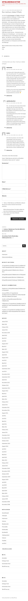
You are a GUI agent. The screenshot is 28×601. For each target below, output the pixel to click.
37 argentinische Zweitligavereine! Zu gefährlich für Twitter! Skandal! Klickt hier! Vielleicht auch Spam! (13, 294)
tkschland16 (5, 532)
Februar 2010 (5, 463)
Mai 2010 (4, 454)
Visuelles (4, 540)
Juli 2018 (4, 341)
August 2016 (5, 352)
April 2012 (4, 396)
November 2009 (6, 471)
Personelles (5, 526)
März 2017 (4, 349)
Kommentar (5, 163)
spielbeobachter (11, 2)
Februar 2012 (5, 402)
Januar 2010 (5, 465)
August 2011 (5, 413)
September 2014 (6, 368)
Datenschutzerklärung (7, 257)
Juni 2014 (4, 371)
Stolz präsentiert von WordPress (9, 597)
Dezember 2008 (6, 501)
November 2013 (6, 374)
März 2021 (4, 324)
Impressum (4, 254)
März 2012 (4, 399)
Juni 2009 (4, 485)
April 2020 (4, 335)
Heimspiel (7, 56)
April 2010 (4, 457)
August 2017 (5, 343)
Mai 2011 (4, 421)
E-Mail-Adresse (6, 189)
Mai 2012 (4, 393)
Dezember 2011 (6, 407)
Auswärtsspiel (5, 513)
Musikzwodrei (5, 524)
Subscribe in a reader (7, 548)
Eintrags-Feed (5, 560)
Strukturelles (5, 529)
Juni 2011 (4, 418)
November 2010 (6, 438)
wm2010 (4, 543)
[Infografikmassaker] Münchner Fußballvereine (13, 277)
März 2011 (4, 427)
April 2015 (4, 366)
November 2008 (6, 504)
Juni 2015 (4, 360)
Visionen (4, 538)
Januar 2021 (5, 330)
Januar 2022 (5, 321)
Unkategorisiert (5, 535)
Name (4, 182)
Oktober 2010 (5, 440)
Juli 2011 (4, 415)
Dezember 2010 (6, 435)
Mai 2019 (4, 338)
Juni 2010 (4, 451)
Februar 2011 (5, 429)
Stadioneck (4, 288)
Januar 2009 (5, 499)
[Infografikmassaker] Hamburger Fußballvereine (13, 280)
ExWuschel (4, 303)
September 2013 (6, 377)
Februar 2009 (5, 496)
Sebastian (9, 67)
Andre (8, 133)
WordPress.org (5, 566)
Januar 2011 (5, 432)
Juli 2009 (4, 482)
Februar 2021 (5, 327)
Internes (4, 521)
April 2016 (4, 354)
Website (4, 196)
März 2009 (4, 493)
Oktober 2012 (5, 385)
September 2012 (6, 388)
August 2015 (5, 357)
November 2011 (6, 410)
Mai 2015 (4, 363)
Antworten (9, 95)
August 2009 (5, 479)
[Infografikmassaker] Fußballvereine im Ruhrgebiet (14, 274)
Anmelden (4, 558)
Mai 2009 (4, 487)
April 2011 (4, 424)
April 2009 (4, 490)
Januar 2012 (5, 404)
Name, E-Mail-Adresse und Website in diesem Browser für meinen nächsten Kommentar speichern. (13, 204)
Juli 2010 (4, 449)
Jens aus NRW (5, 293)
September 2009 (6, 476)
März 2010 (4, 460)
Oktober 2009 (5, 474)
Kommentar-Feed (6, 563)
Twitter (18, 15)
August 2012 (5, 390)
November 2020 (6, 332)
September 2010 (6, 443)
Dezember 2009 (6, 468)
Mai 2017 (4, 346)
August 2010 (5, 446)
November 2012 (6, 382)
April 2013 (4, 379)
